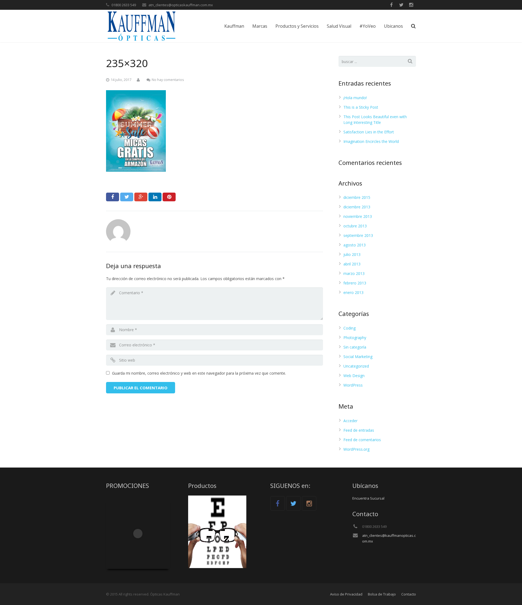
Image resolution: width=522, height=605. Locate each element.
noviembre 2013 (357, 216)
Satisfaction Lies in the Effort (368, 131)
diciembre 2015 (356, 197)
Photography (354, 337)
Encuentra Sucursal (368, 498)
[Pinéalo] (169, 197)
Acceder (350, 420)
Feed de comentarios (362, 439)
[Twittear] (126, 197)
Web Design (354, 375)
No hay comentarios (168, 79)
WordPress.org (356, 449)
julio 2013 (352, 254)
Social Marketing (357, 356)
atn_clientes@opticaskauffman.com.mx (180, 4)
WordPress (353, 385)
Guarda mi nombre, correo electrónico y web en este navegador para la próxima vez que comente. (199, 373)
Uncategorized (356, 366)
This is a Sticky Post (360, 107)
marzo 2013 (354, 273)
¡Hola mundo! (355, 97)
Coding (349, 328)
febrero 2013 (354, 283)
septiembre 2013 (358, 235)
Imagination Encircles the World (371, 141)
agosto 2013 (354, 244)
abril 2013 (352, 264)
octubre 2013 (355, 225)
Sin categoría (354, 347)
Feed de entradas (358, 430)
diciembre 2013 (356, 206)
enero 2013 (353, 292)
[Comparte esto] (112, 197)
